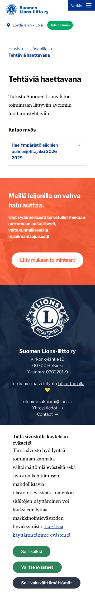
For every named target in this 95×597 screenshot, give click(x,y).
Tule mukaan (60, 25)
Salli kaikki (31, 551)
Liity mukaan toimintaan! (47, 260)
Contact (45, 414)
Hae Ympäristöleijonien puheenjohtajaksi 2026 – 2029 (36, 151)
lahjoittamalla (71, 383)
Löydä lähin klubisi (28, 25)
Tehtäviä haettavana (29, 55)
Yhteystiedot (45, 407)
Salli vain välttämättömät (46, 582)
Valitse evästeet (37, 567)
